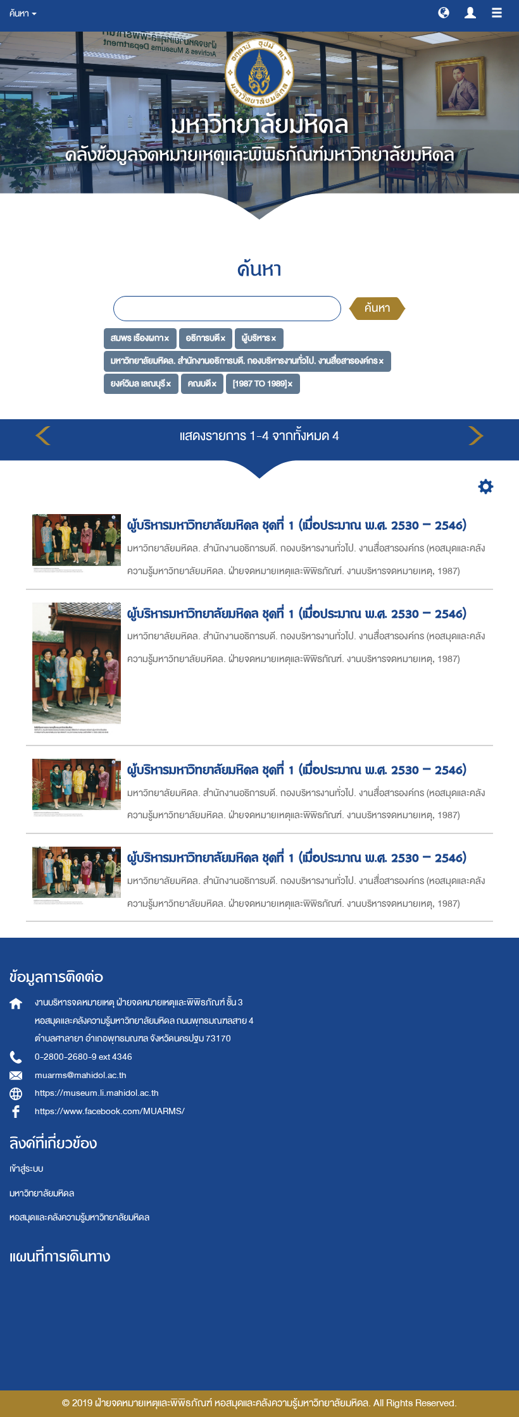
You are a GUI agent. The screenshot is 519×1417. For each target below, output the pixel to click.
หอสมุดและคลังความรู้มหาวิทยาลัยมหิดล (79, 1217)
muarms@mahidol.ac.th (81, 1075)
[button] (443, 12)
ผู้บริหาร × (259, 338)
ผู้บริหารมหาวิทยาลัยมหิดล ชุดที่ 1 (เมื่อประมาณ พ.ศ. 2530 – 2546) (296, 525)
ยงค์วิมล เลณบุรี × (141, 383)
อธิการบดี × (205, 338)
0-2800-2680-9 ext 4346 (83, 1057)
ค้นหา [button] (19, 13)
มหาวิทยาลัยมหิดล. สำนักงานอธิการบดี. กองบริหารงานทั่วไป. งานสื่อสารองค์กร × (247, 360)
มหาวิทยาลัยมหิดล (41, 1193)
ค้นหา (377, 308)
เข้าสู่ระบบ (26, 1169)
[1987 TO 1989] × (262, 383)
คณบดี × (202, 383)
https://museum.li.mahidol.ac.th (97, 1093)
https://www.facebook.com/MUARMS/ (110, 1111)
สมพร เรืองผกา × (140, 338)
